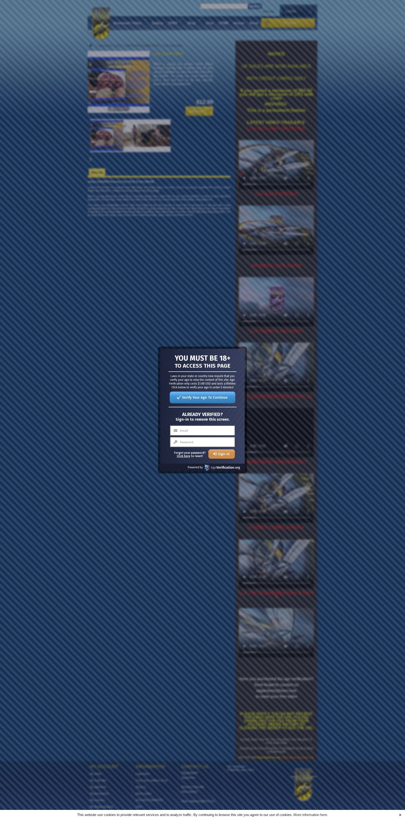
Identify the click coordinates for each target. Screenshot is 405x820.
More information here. (310, 815)
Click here (183, 456)
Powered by (195, 467)
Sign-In (224, 454)
